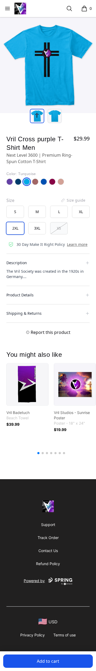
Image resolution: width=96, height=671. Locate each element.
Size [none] (10, 200)
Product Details (20, 294)
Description (16, 262)
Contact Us (48, 550)
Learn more (77, 244)
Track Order (48, 537)
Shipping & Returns (24, 313)
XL (81, 211)
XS (59, 228)
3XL (37, 228)
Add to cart (48, 661)
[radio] (15, 212)
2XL (15, 228)
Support (48, 524)
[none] (72, 200)
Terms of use (64, 635)
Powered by (34, 580)
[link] (27, 384)
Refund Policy (48, 563)
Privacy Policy (32, 635)
